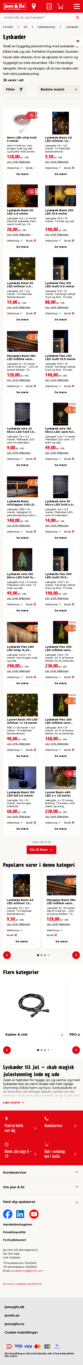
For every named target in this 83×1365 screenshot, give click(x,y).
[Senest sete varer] (78, 41)
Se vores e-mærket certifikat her (22, 1283)
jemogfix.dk (14, 1307)
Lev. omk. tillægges (18, 162)
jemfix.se (12, 1315)
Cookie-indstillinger (21, 1332)
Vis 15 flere (38, 850)
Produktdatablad (28, 185)
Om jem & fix (14, 1187)
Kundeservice (14, 1172)
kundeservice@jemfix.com (27, 1270)
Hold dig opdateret (19, 1202)
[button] (38, 955)
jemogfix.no (14, 1324)
